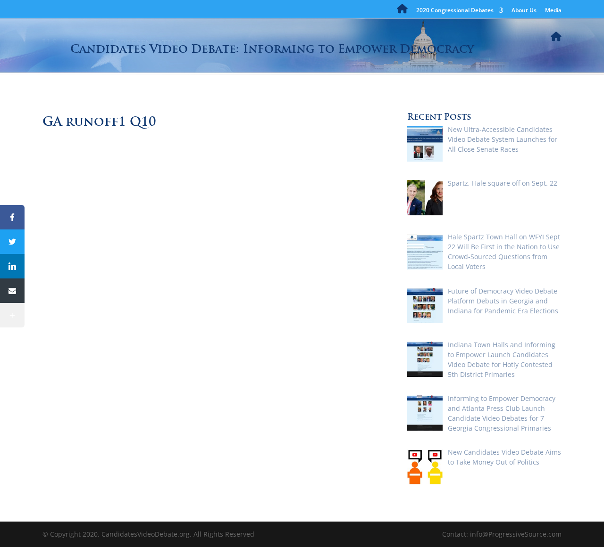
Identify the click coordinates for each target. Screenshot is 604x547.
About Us (524, 11)
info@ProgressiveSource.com (516, 534)
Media (553, 11)
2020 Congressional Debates (455, 11)
